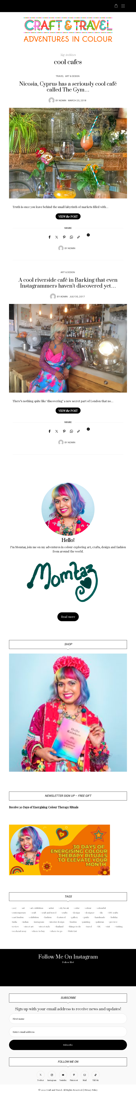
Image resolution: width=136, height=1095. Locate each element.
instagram (39, 921)
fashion (48, 917)
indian (26, 921)
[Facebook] (49, 237)
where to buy (38, 931)
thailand (59, 926)
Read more (68, 617)
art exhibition (36, 908)
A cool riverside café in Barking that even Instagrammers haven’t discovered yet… (68, 283)
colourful (101, 908)
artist (51, 908)
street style (44, 926)
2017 (14, 908)
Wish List (72, 931)
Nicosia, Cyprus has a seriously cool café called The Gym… (68, 87)
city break (64, 908)
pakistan (100, 921)
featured (61, 917)
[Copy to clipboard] (78, 237)
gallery (74, 917)
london (73, 921)
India (14, 921)
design (76, 912)
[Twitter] (57, 237)
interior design (57, 921)
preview (113, 921)
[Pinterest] (64, 237)
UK (99, 926)
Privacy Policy (91, 1089)
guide (86, 917)
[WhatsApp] (71, 237)
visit (108, 926)
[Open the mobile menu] (123, 6)
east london (18, 917)
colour (88, 908)
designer (90, 912)
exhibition (34, 917)
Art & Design (72, 76)
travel (89, 926)
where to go (56, 931)
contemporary (19, 912)
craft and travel (49, 912)
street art (28, 926)
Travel (60, 76)
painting (86, 921)
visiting (119, 926)
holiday (114, 917)
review (15, 926)
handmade (100, 917)
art (23, 908)
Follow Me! (68, 962)
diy (101, 912)
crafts (64, 912)
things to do (75, 926)
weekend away (19, 931)
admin (62, 100)
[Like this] (85, 237)
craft (34, 912)
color (77, 908)
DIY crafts (113, 912)
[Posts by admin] (51, 100)
